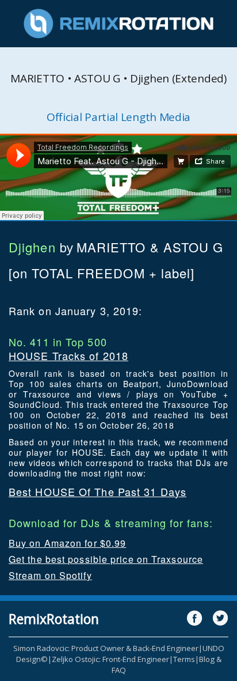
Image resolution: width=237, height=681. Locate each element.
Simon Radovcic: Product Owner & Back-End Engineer (105, 648)
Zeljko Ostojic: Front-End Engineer (110, 659)
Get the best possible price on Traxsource (106, 559)
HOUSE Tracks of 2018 (68, 355)
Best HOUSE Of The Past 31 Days (97, 491)
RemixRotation (54, 619)
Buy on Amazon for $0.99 (67, 543)
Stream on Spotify (50, 575)
